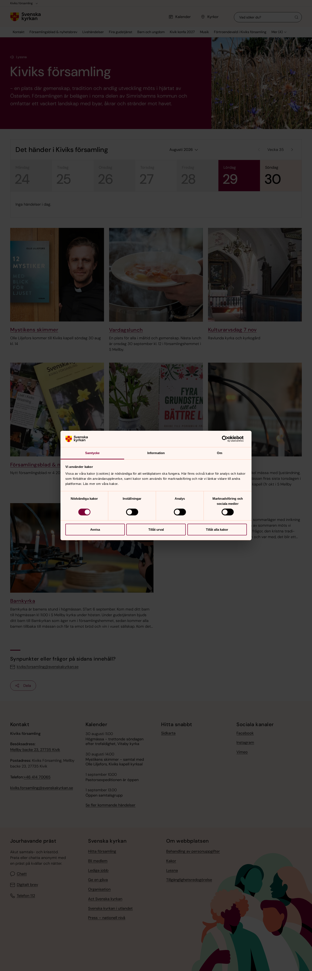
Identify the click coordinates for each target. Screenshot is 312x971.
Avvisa (95, 529)
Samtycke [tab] (92, 453)
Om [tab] (219, 453)
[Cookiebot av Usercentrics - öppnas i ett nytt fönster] (228, 439)
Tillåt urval (156, 529)
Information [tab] (156, 453)
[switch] (132, 512)
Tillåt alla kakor (217, 529)
